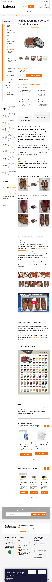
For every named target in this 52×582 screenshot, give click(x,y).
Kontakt (21, 540)
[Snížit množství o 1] (24, 76)
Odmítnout (31, 572)
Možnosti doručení (24, 68)
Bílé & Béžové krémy (10, 52)
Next (48, 426)
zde (7, 576)
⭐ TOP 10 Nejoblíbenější (9, 78)
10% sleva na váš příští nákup (25, 556)
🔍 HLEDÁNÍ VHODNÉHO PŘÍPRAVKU (8, 84)
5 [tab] (36, 497)
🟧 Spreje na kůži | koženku (10, 36)
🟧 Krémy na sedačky (11, 41)
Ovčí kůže (9, 90)
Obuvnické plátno (10, 94)
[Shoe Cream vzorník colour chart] (34, 372)
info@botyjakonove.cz (38, 337)
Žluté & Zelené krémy (11, 72)
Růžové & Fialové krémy (11, 69)
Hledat (31, 6)
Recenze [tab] (41, 113)
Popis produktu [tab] (26, 113)
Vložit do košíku (35, 75)
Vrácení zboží (22, 544)
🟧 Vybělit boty (10, 47)
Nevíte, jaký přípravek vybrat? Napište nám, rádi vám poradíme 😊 (25, 553)
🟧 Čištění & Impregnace (9, 44)
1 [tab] (33, 459)
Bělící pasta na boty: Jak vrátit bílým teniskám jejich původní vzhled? (39, 545)
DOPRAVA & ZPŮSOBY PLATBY (7, 1)
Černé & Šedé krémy (10, 58)
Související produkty (41, 117)
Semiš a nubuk (10, 97)
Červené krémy (11, 54)
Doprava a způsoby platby (24, 542)
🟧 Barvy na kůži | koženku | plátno (10, 30)
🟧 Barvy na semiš (10, 39)
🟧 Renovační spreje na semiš (11, 33)
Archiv (35, 560)
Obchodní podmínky (34, 566)
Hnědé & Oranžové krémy (12, 61)
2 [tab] (34, 459)
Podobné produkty (25, 120)
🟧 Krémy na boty (10, 49)
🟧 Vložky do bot (10, 75)
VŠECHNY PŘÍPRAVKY (8, 26)
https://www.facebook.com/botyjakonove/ (41, 528)
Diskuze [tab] (26, 117)
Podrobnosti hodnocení (35, 27)
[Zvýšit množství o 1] (24, 75)
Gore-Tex (8, 92)
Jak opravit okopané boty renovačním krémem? (39, 558)
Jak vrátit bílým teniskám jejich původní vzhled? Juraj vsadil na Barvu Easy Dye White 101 (40, 552)
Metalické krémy (11, 63)
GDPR (7, 517)
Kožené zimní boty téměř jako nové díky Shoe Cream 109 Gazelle (40, 555)
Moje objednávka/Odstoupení (25, 545)
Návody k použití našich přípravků (24, 550)
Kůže (8, 87)
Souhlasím (41, 572)
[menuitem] (9, 12)
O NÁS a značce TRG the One (25, 547)
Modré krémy (10, 66)
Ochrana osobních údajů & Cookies (22, 566)
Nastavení (9, 579)
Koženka (8, 99)
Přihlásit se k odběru (39, 514)
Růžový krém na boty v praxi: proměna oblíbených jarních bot (40, 548)
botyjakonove (23, 531)
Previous (45, 426)
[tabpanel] (26, 443)
